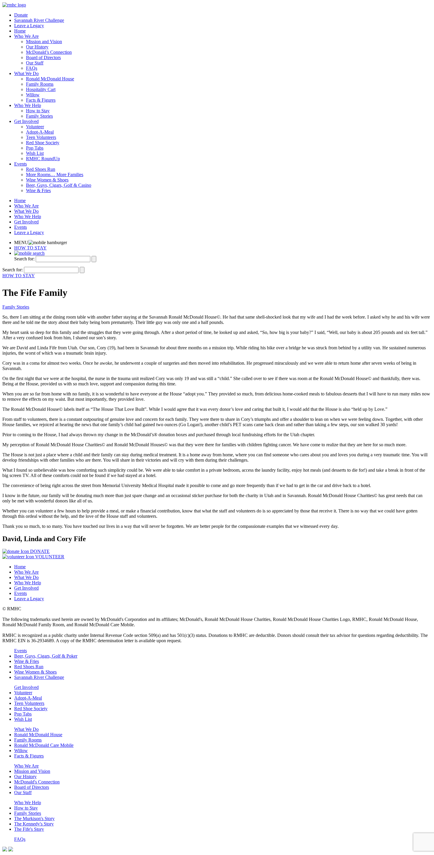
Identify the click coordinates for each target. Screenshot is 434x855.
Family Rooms (39, 84)
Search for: (24, 258)
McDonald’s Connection (49, 52)
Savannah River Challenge (39, 20)
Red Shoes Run (40, 169)
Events (20, 163)
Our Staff (34, 62)
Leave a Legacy (29, 25)
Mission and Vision (44, 41)
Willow (33, 94)
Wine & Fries (38, 190)
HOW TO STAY (30, 247)
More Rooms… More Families (54, 174)
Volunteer (35, 126)
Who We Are (26, 36)
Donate (21, 14)
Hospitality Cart (41, 89)
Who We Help (27, 105)
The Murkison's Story (34, 818)
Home (20, 30)
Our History (37, 46)
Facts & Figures (41, 100)
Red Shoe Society (42, 142)
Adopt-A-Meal (40, 131)
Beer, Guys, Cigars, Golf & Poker (45, 655)
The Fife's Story (29, 829)
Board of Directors (43, 57)
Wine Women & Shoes (47, 179)
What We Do (26, 73)
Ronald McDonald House (50, 78)
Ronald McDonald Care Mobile (44, 745)
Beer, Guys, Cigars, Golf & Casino (58, 185)
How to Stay (38, 110)
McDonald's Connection (37, 781)
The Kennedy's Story (34, 823)
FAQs (31, 68)
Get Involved (26, 121)
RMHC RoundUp (43, 158)
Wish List (35, 153)
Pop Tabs (34, 147)
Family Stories (39, 116)
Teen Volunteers (41, 137)
